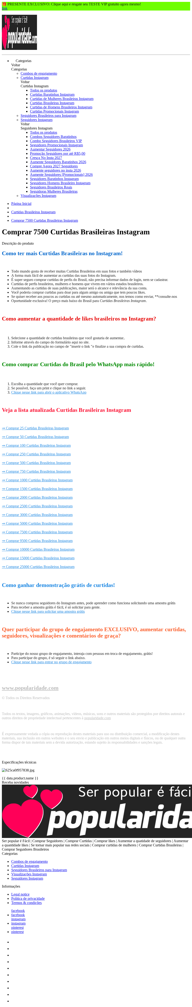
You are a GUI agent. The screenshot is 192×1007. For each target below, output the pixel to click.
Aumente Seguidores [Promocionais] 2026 (61, 175)
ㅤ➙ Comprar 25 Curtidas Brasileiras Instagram (35, 428)
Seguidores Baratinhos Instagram (54, 179)
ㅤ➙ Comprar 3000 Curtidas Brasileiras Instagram (37, 515)
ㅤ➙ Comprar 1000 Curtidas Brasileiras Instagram (37, 480)
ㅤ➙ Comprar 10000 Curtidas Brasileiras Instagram (38, 549)
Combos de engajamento (39, 73)
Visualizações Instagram (38, 196)
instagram (18, 919)
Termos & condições (26, 903)
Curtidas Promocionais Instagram (54, 111)
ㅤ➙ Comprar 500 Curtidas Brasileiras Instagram (36, 463)
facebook (18, 911)
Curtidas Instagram (34, 78)
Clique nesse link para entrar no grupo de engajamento (51, 662)
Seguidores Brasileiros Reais (51, 187)
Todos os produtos (43, 90)
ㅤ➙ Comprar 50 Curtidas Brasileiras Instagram (35, 437)
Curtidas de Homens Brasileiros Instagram (61, 107)
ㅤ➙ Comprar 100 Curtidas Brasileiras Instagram (36, 445)
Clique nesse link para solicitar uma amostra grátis (48, 611)
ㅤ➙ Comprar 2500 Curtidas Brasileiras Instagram (37, 506)
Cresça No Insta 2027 (46, 158)
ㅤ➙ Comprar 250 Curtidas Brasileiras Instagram (36, 454)
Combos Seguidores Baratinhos (53, 137)
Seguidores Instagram (36, 120)
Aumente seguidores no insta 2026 (55, 170)
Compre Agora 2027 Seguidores (54, 166)
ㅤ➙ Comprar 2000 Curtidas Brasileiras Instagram (37, 497)
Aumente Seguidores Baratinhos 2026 (58, 162)
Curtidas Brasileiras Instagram (52, 103)
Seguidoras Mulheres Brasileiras (54, 191)
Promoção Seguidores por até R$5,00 (57, 153)
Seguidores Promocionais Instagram (56, 145)
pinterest (17, 928)
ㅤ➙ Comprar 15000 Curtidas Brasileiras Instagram (38, 558)
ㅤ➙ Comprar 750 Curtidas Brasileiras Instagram (36, 471)
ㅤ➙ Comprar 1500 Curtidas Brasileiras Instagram (37, 489)
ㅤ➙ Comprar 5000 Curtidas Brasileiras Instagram (37, 523)
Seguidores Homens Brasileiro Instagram (60, 183)
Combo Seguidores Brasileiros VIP (56, 141)
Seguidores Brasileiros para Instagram (48, 116)
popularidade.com (97, 718)
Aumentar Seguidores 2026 (50, 149)
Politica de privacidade (28, 898)
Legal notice (20, 894)
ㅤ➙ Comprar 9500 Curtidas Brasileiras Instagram (37, 541)
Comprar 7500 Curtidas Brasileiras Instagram (44, 220)
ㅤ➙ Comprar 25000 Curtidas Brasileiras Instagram (38, 567)
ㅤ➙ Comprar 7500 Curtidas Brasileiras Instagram (37, 532)
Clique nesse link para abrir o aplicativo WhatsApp (48, 392)
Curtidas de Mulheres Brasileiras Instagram (61, 99)
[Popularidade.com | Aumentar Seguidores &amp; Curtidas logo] (19, 49)
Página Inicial (21, 204)
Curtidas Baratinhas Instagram (52, 94)
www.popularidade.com (30, 688)
